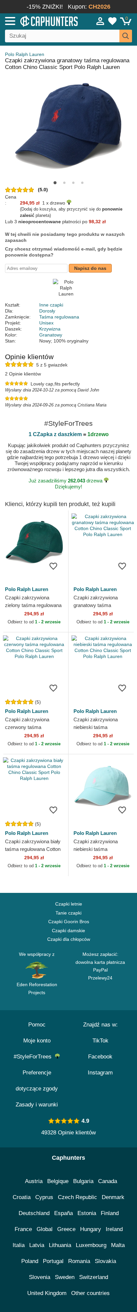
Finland (110, 1213)
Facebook (100, 1056)
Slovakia (105, 1261)
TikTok (100, 1040)
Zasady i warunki (37, 1104)
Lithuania (60, 1245)
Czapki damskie (68, 930)
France (23, 1229)
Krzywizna (50, 328)
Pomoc (37, 1024)
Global (45, 1229)
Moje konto (37, 1040)
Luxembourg (91, 1245)
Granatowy (50, 334)
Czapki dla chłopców (68, 939)
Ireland (114, 1229)
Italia (19, 1245)
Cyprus (44, 1197)
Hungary (90, 1229)
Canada (107, 1181)
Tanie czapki (68, 913)
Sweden (64, 1277)
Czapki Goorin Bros (68, 921)
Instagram (100, 1072)
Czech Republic (77, 1197)
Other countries (90, 1293)
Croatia (22, 1197)
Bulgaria (83, 1181)
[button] (55, 182)
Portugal (53, 1261)
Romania (79, 1261)
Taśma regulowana (59, 317)
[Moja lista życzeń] (112, 21)
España (63, 1213)
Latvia (36, 1245)
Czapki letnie (68, 904)
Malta (118, 1245)
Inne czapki (51, 305)
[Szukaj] (125, 36)
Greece (66, 1229)
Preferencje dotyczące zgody (37, 1080)
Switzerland (93, 1277)
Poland (29, 1261)
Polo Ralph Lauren (24, 54)
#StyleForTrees (34, 1056)
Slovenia (39, 1277)
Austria (34, 1181)
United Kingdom (47, 1293)
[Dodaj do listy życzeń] (53, 566)
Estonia (86, 1213)
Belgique (57, 1181)
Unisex (46, 323)
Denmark (113, 1197)
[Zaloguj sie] (100, 21)
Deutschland (34, 1213)
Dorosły (47, 311)
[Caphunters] (40, 20)
